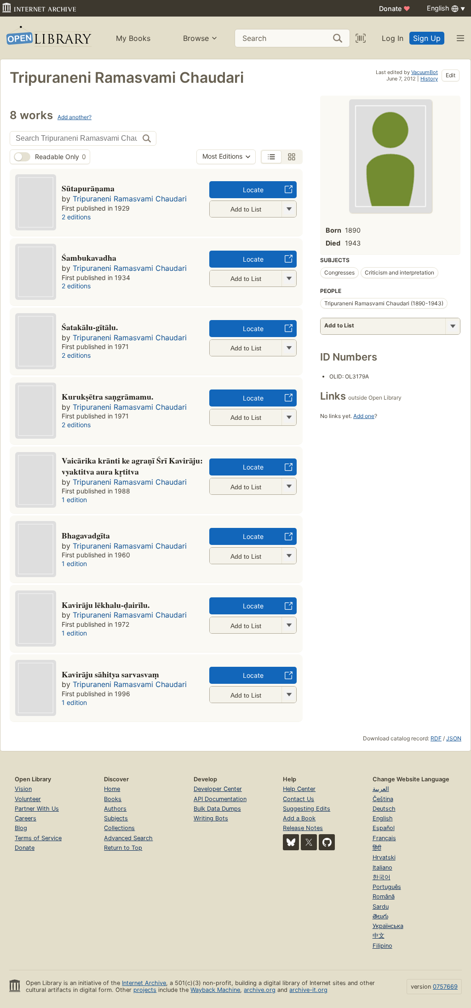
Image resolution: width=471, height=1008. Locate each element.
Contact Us (298, 799)
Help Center (299, 788)
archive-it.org (308, 989)
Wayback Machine (215, 989)
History (429, 78)
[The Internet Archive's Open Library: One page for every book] (48, 38)
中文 (379, 935)
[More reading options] (452, 326)
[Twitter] (309, 842)
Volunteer (28, 799)
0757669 (445, 986)
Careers (25, 818)
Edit (450, 75)
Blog (21, 828)
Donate (394, 8)
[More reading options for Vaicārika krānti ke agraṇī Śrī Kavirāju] (288, 486)
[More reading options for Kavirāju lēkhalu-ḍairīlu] (288, 625)
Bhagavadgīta (86, 535)
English (383, 818)
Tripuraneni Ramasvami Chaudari (130, 198)
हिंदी (377, 847)
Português (387, 886)
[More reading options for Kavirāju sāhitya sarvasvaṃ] (288, 694)
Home (112, 788)
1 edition (74, 500)
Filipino (382, 945)
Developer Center (218, 788)
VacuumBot (424, 72)
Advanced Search (128, 838)
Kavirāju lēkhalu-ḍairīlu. (105, 605)
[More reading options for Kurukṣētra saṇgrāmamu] (288, 417)
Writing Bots (211, 818)
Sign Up (427, 38)
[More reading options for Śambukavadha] (288, 278)
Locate (253, 190)
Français (384, 838)
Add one (363, 415)
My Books (133, 38)
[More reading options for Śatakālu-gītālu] (288, 347)
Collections (119, 828)
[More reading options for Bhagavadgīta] (288, 555)
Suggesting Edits (306, 808)
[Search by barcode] (360, 38)
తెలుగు (380, 916)
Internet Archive (144, 982)
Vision (23, 788)
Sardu (381, 906)
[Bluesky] (291, 842)
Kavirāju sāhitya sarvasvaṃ (110, 674)
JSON (453, 738)
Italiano (382, 867)
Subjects (116, 818)
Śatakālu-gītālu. (90, 327)
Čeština (383, 799)
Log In (392, 38)
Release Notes (303, 828)
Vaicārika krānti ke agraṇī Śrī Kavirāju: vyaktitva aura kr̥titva (132, 465)
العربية (381, 788)
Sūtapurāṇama (88, 188)
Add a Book (299, 818)
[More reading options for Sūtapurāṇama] (288, 209)
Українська (388, 925)
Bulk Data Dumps (217, 808)
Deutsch (384, 808)
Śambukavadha (89, 257)
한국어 (382, 877)
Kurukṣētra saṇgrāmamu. (107, 396)
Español (384, 828)
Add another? (74, 117)
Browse (196, 38)
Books (112, 799)
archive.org (260, 989)
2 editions (76, 217)
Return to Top (123, 847)
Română (384, 896)
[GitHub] (327, 842)
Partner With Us (37, 808)
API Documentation (220, 799)
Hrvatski (384, 857)
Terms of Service (38, 838)
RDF (436, 738)
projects (144, 989)
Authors (115, 808)
